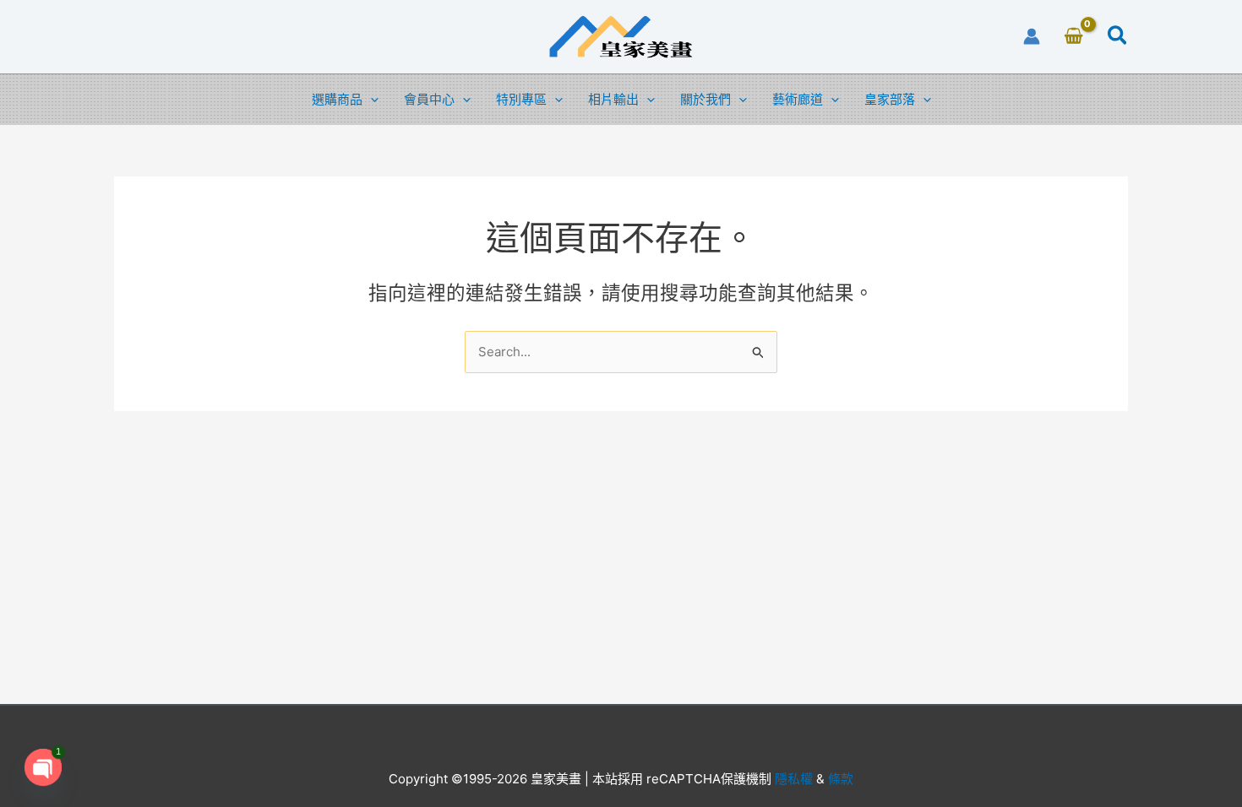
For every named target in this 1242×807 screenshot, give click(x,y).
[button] (1118, 38)
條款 (839, 779)
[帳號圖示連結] (1031, 36)
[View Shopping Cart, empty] (1073, 37)
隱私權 (794, 779)
